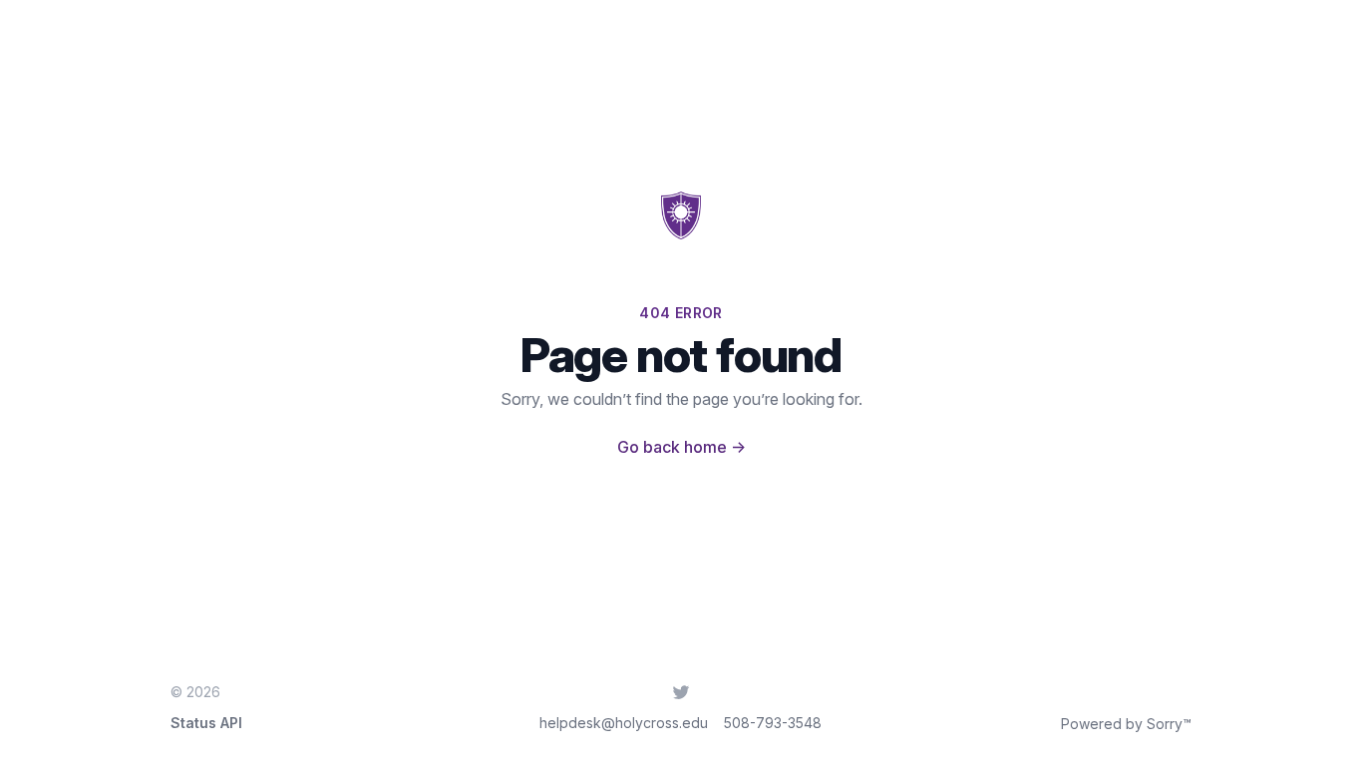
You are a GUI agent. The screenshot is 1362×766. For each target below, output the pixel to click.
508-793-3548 (773, 722)
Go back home (681, 447)
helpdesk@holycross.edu (623, 722)
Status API (206, 722)
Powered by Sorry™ (1126, 723)
